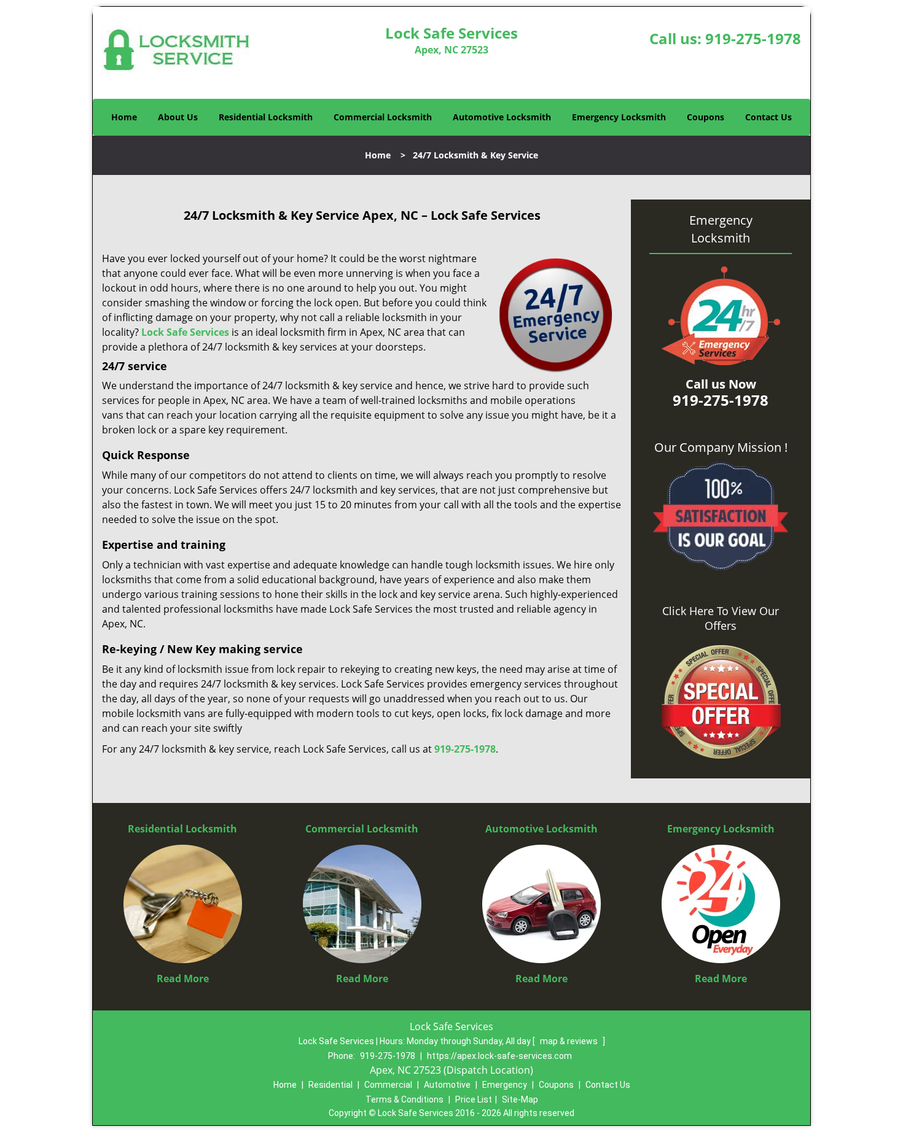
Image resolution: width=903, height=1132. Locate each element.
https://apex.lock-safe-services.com (499, 1056)
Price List (473, 1099)
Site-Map (520, 1099)
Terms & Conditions (405, 1099)
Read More (183, 978)
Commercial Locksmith (383, 117)
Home (124, 117)
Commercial (388, 1085)
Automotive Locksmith (502, 117)
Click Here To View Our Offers (720, 618)
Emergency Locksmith (619, 117)
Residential (330, 1085)
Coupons (705, 117)
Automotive (447, 1085)
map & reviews (570, 1041)
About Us (178, 117)
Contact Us (768, 117)
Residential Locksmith (266, 117)
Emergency (504, 1085)
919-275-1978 (753, 38)
